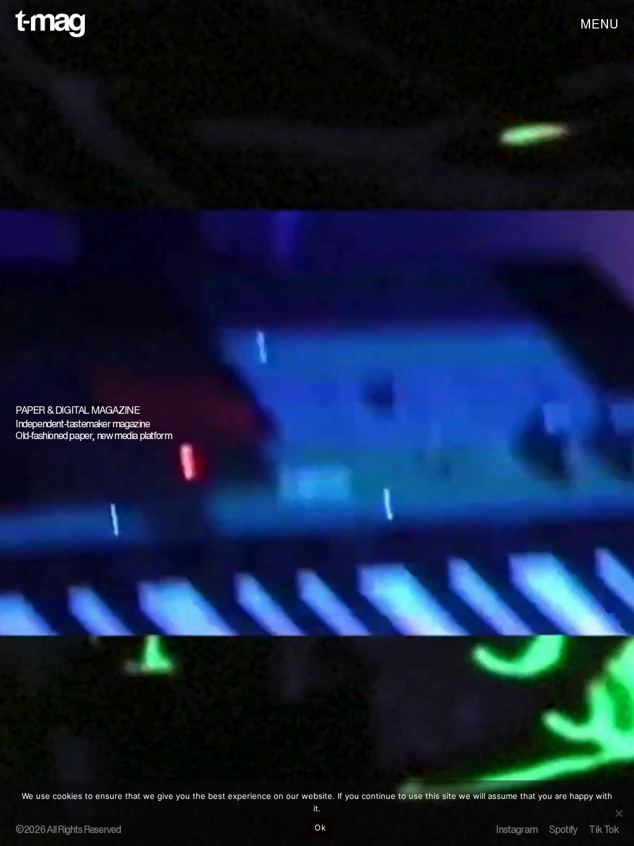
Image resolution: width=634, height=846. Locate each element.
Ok (320, 827)
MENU (599, 23)
